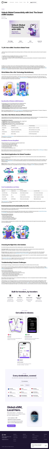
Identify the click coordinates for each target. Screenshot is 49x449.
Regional (27, 385)
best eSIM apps (40, 149)
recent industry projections (23, 77)
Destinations (12, 2)
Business (16, 2)
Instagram (45, 439)
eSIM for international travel (18, 110)
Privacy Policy (34, 437)
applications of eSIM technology (8, 136)
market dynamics (5, 201)
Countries (22, 385)
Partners (20, 2)
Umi (28, 282)
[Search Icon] (28, 2)
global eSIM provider (9, 160)
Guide (25, 2)
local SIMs (32, 164)
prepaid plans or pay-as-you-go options (22, 253)
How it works (15, 437)
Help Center (25, 437)
